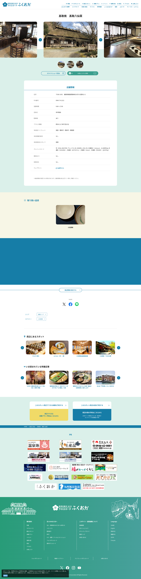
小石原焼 (40, 319)
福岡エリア (41, 314)
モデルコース (30, 528)
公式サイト (61, 168)
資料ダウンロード (51, 543)
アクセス (29, 546)
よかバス (122, 6)
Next (100, 39)
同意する (5, 575)
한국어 (112, 537)
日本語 (112, 525)
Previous (40, 39)
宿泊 (28, 543)
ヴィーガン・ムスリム (132, 6)
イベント (29, 537)
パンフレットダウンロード (82, 558)
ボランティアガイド (84, 531)
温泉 (116, 6)
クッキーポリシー (35, 572)
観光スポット (30, 531)
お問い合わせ (82, 537)
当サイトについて (83, 528)
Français (113, 540)
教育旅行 (49, 531)
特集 (28, 525)
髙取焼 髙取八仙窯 (42, 426)
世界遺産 (99, 6)
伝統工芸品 (84, 6)
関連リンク (82, 534)
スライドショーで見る (53, 73)
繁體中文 (113, 534)
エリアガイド (75, 6)
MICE (48, 534)
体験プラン (29, 534)
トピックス (49, 528)
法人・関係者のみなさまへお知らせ (56, 525)
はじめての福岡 (66, 6)
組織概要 (81, 525)
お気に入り (29, 549)
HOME (25, 426)
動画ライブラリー (59, 558)
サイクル (92, 6)
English (113, 528)
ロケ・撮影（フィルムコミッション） (56, 537)
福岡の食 (29, 540)
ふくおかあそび (108, 6)
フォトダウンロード (52, 540)
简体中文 (113, 531)
